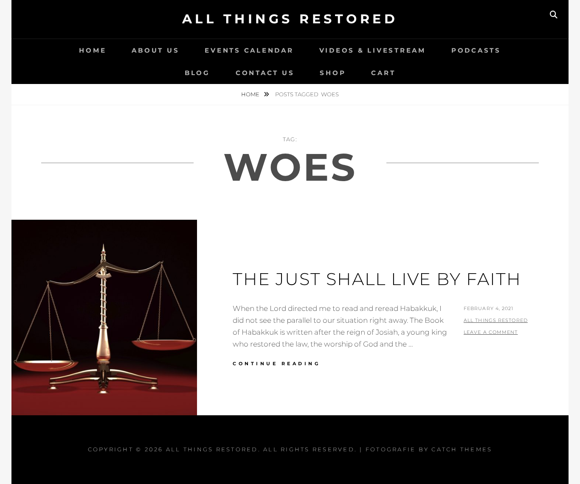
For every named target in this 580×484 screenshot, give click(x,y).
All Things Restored (290, 19)
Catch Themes (461, 449)
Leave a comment (491, 332)
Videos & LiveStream (372, 50)
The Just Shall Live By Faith (377, 279)
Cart (383, 73)
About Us (155, 50)
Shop (333, 73)
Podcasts (476, 50)
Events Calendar (249, 50)
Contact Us (265, 73)
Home (92, 50)
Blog (197, 73)
